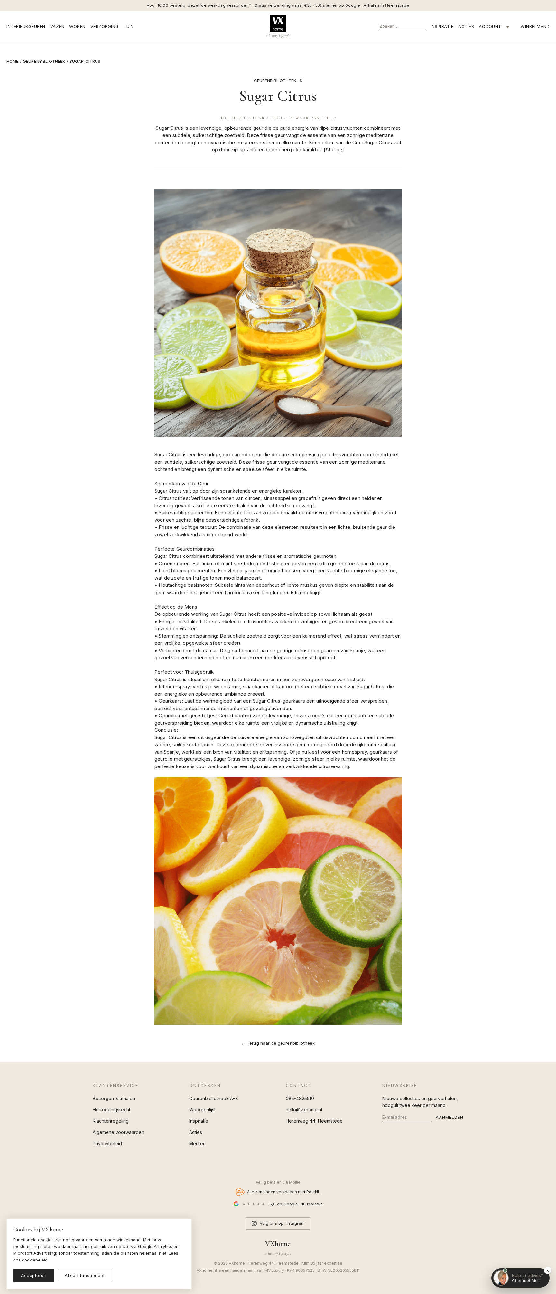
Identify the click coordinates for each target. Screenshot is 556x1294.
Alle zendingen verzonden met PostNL (283, 1191)
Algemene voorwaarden (118, 1132)
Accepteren (33, 1275)
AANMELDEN (449, 1117)
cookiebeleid (35, 1259)
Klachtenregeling (111, 1121)
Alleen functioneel (84, 1275)
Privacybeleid (107, 1143)
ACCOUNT (490, 26)
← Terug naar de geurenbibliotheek (278, 1043)
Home (12, 61)
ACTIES (466, 26)
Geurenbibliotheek (44, 61)
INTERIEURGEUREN (25, 26)
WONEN (77, 26)
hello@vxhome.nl (304, 1109)
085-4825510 (300, 1098)
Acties (195, 1132)
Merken (197, 1143)
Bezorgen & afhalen (114, 1098)
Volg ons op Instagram (282, 1223)
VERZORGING (104, 26)
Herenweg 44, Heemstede (314, 1121)
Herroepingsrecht (111, 1109)
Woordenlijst (202, 1109)
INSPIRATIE (442, 26)
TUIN (129, 26)
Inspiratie (198, 1121)
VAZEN (57, 26)
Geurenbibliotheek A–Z (213, 1098)
